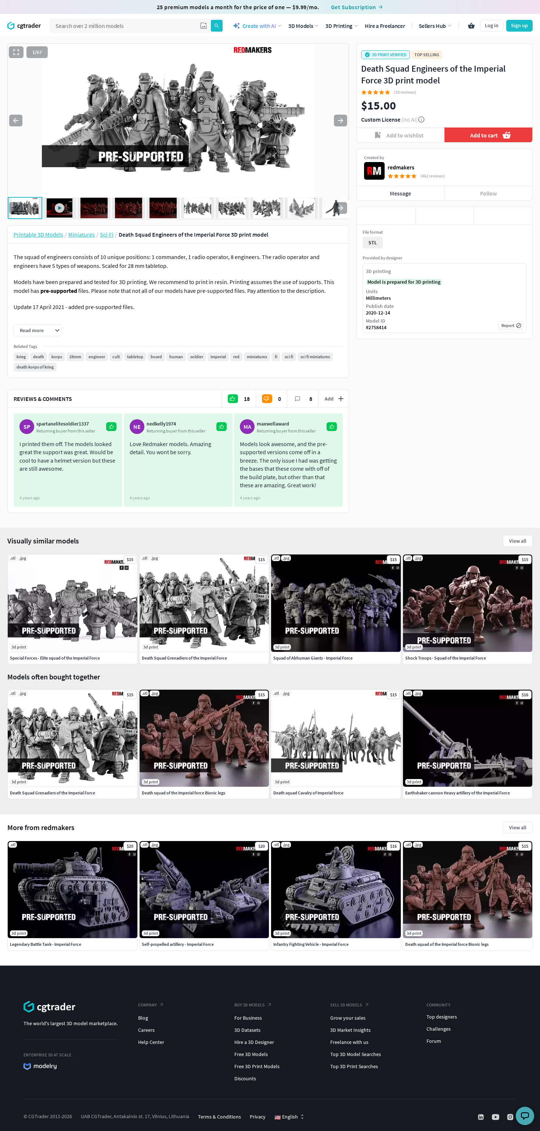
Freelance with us (349, 1042)
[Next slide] (340, 120)
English (286, 1117)
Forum (433, 1041)
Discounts (245, 1078)
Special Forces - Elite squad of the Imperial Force (55, 658)
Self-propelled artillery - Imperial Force (178, 944)
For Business (248, 1018)
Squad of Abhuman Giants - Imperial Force (313, 658)
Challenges (438, 1029)
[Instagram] (510, 1117)
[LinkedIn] (481, 1117)
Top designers (441, 1016)
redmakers (401, 167)
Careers (146, 1030)
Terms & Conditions (219, 1116)
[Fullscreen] (16, 52)
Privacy (258, 1116)
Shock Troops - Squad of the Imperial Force (445, 658)
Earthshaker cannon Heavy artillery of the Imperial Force (457, 793)
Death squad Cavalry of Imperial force (308, 793)
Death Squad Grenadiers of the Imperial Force (52, 793)
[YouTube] (496, 1117)
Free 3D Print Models (257, 1066)
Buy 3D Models (249, 1005)
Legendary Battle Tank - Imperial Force (45, 944)
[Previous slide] (15, 120)
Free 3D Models (251, 1054)
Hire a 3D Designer (254, 1042)
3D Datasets (247, 1030)
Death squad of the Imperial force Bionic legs (447, 944)
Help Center (151, 1042)
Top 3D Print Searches (354, 1066)
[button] (203, 26)
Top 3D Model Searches (355, 1054)
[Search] (217, 26)
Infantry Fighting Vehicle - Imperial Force (311, 944)
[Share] (503, 216)
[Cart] (471, 26)
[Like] (386, 216)
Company (147, 1005)
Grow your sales (348, 1018)
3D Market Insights (350, 1030)
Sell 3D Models (346, 1005)
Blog (143, 1018)
